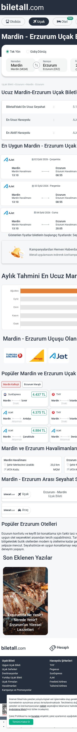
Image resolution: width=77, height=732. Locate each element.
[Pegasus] (36, 355)
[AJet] (58, 355)
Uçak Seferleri (9, 669)
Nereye (47, 61)
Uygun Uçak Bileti (11, 665)
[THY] (14, 355)
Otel (66, 21)
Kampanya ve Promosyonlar (16, 690)
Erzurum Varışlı (32, 384)
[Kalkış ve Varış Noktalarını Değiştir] (36, 65)
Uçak (40, 22)
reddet (43, 706)
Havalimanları (9, 685)
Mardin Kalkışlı (11, 384)
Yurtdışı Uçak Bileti (12, 677)
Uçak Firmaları (9, 681)
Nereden (16, 61)
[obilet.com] (22, 10)
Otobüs (15, 22)
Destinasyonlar (10, 673)
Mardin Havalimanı (15, 460)
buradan (35, 716)
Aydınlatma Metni (18, 709)
